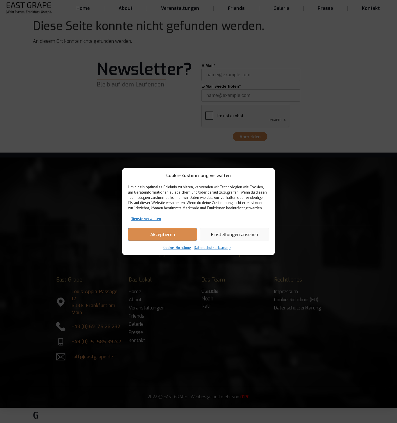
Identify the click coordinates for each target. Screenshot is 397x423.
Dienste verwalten (146, 219)
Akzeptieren (162, 234)
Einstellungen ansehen (234, 234)
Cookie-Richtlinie (177, 247)
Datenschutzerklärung (212, 247)
